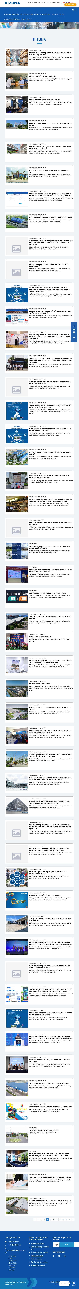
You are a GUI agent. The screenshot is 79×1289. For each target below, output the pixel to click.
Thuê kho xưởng (36, 1259)
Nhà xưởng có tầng (37, 1243)
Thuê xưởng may (37, 1255)
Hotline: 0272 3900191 (40, 2)
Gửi (66, 1245)
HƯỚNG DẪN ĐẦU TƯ (57, 1282)
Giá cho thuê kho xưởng (39, 1262)
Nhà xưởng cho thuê (38, 1265)
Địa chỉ (29, 2)
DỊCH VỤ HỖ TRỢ (45, 14)
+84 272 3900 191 (15, 1245)
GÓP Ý (29, 19)
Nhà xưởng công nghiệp (39, 1252)
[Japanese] (72, 2)
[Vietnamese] (64, 2)
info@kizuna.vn (13, 1242)
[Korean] (66, 2)
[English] (69, 2)
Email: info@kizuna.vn (55, 2)
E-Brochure (70, 4)
